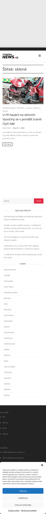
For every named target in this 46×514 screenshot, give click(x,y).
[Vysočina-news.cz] (10, 56)
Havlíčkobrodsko (9, 108)
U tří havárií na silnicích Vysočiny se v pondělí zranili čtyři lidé (22, 119)
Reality (6, 349)
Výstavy (7, 383)
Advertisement (10, 269)
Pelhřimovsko (9, 344)
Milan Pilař (7, 128)
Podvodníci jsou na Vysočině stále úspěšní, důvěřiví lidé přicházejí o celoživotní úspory (21, 247)
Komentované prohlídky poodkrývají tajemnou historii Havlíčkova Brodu (23, 218)
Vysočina (28, 108)
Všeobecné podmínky (29, 510)
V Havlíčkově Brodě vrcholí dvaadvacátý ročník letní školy (23, 256)
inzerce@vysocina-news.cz (13, 458)
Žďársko (37, 108)
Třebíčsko (20, 108)
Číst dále (7, 144)
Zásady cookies (14, 510)
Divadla (7, 275)
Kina (5, 304)
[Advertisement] (23, 23)
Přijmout (23, 491)
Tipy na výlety (9, 366)
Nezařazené (9, 332)
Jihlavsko (7, 298)
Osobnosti (8, 338)
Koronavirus (9, 315)
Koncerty (7, 309)
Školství (7, 355)
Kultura (7, 326)
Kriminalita (8, 321)
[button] (42, 465)
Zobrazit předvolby (23, 505)
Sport (6, 361)
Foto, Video (8, 287)
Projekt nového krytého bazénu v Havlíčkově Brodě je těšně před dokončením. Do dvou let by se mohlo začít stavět (23, 228)
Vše (3, 417)
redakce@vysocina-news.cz (13, 452)
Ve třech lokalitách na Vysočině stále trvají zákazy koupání (21, 238)
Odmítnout (23, 498)
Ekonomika (8, 281)
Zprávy (5, 111)
